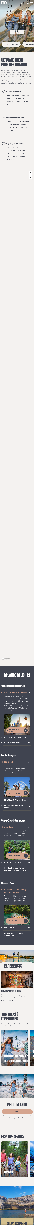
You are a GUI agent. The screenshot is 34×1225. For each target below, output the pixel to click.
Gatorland (8, 827)
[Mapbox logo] (6, 659)
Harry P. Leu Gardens (13, 863)
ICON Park (8, 762)
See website (16, 1112)
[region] (17, 415)
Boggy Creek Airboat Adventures (13, 934)
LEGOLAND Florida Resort (15, 800)
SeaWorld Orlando (12, 743)
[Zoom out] (30, 175)
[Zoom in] (30, 172)
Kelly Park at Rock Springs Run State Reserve (15, 891)
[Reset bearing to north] (30, 177)
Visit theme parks (11, 44)
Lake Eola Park (10, 928)
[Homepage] (4, 4)
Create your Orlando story (18, 1118)
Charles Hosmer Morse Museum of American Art (15, 869)
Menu (26, 3)
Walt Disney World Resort (15, 692)
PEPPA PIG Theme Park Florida (14, 806)
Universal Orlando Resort (15, 737)
